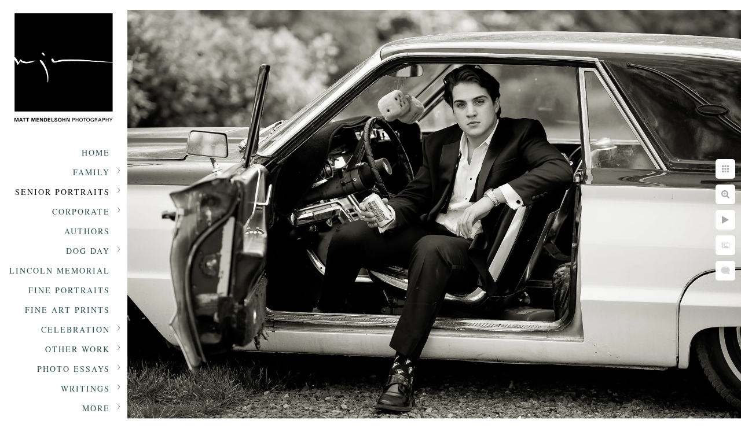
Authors (87, 231)
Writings (85, 388)
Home (96, 152)
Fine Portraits (69, 290)
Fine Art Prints (67, 309)
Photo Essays (73, 368)
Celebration (75, 329)
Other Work (77, 349)
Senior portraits (62, 191)
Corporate (81, 211)
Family (91, 172)
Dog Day (88, 250)
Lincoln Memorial (59, 270)
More (96, 408)
